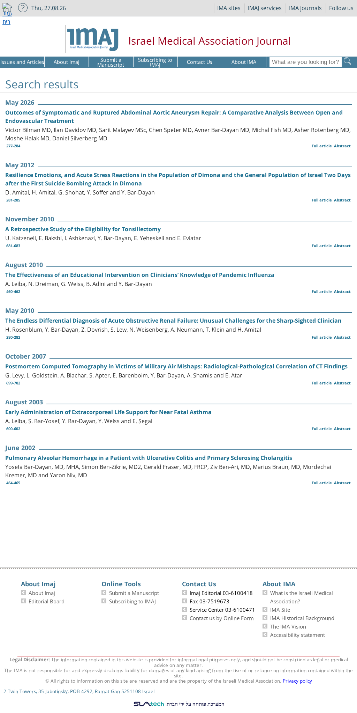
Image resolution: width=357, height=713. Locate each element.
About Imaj (42, 592)
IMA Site (280, 609)
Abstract (342, 145)
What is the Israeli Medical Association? (301, 596)
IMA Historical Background (302, 617)
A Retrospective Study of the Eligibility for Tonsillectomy (83, 229)
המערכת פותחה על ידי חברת (195, 703)
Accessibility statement (297, 634)
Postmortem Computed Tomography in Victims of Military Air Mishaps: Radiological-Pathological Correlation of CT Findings (176, 366)
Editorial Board (46, 600)
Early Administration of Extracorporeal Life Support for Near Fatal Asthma (108, 412)
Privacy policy (297, 680)
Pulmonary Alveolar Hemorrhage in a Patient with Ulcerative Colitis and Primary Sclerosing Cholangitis (148, 458)
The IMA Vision (288, 626)
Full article (322, 145)
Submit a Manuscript (134, 592)
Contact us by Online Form (222, 617)
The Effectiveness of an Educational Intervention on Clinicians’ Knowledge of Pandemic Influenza (139, 275)
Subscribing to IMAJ (132, 600)
